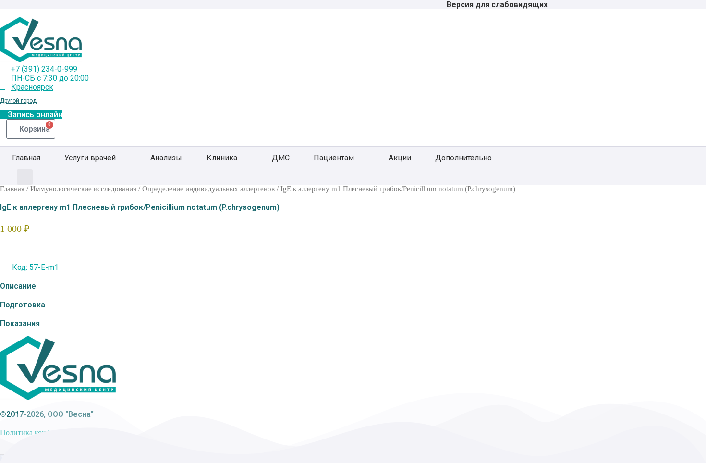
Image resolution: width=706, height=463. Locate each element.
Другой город (18, 100)
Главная (26, 157)
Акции (400, 157)
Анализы (166, 157)
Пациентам (334, 157)
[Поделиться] (674, 10)
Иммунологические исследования (83, 189)
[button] (25, 177)
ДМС (281, 157)
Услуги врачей (90, 157)
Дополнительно (463, 157)
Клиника (222, 157)
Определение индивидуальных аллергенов (208, 189)
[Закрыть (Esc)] (695, 10)
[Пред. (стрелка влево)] (17, 231)
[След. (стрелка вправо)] (689, 231)
